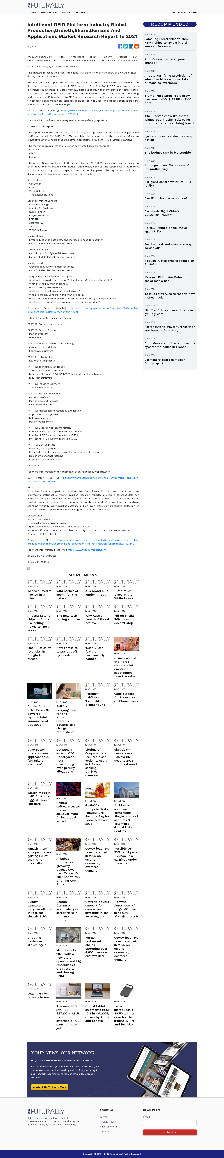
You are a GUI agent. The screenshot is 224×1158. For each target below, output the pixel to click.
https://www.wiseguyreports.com (87, 549)
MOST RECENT (49, 12)
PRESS (66, 12)
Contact (104, 1131)
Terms (103, 1116)
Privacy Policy (108, 1121)
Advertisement (108, 1126)
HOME (33, 12)
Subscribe (170, 1132)
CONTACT (80, 12)
